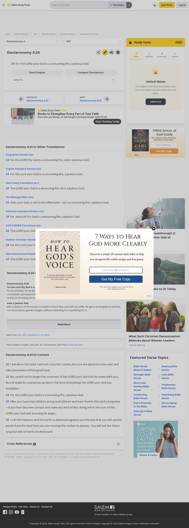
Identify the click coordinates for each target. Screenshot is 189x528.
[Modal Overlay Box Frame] (94, 264)
